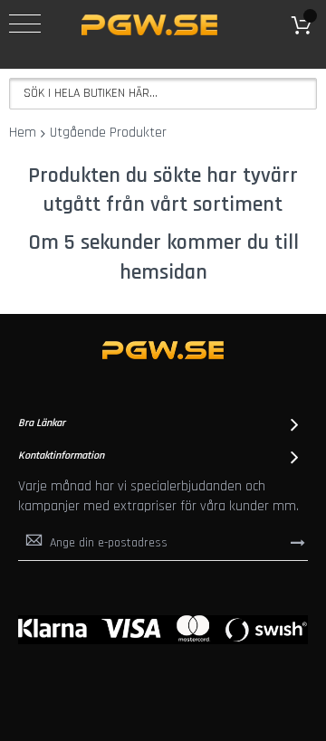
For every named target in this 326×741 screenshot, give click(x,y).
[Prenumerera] (298, 542)
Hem (22, 132)
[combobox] (163, 93)
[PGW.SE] (149, 25)
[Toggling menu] (25, 23)
